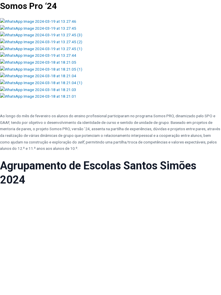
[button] (110, 103)
